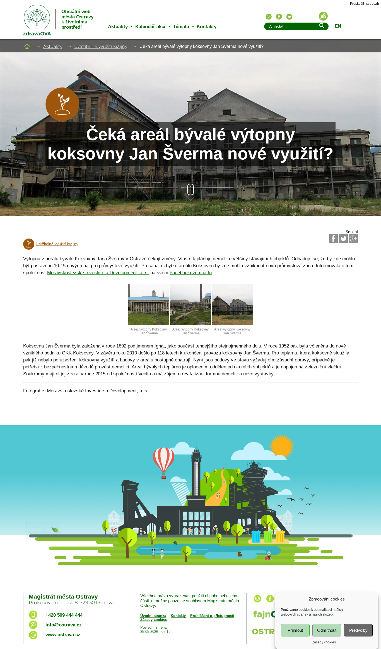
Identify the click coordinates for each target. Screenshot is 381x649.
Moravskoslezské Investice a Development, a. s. (98, 272)
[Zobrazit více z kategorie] (62, 119)
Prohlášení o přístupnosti (212, 616)
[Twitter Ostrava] (289, 16)
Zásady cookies (324, 642)
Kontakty (206, 26)
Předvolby (358, 630)
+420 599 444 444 (64, 615)
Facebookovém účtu (191, 272)
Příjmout (295, 630)
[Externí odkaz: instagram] (257, 603)
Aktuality (118, 26)
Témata (181, 26)
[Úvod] (27, 46)
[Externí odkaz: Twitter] (343, 238)
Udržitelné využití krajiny (100, 46)
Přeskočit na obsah (364, 4)
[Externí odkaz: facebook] (270, 603)
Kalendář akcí (150, 26)
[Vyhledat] (321, 27)
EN (338, 26)
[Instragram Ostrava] (268, 16)
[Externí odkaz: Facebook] (333, 238)
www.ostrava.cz (62, 634)
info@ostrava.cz (63, 625)
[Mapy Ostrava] (323, 16)
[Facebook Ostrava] (278, 16)
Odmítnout (326, 630)
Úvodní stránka (153, 616)
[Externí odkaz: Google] (353, 238)
